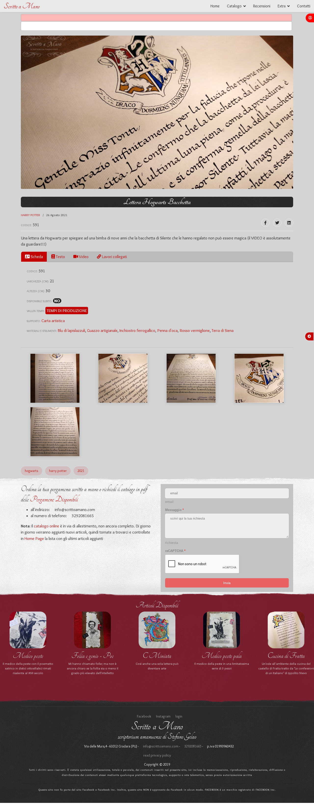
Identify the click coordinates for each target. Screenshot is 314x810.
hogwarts (31, 471)
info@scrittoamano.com (74, 509)
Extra (282, 6)
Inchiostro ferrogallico (137, 330)
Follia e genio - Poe (92, 655)
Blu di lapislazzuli (71, 330)
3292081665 (192, 746)
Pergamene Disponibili (54, 499)
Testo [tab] (60, 256)
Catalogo (234, 6)
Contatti (303, 6)
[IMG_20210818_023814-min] (55, 432)
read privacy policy (157, 755)
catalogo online (46, 525)
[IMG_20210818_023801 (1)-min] (259, 378)
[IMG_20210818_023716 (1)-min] (55, 378)
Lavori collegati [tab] (114, 256)
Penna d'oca (167, 330)
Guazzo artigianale (102, 330)
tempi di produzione (67, 310)
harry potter (31, 215)
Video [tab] (83, 256)
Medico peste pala (222, 655)
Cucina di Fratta (286, 655)
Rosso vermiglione (195, 330)
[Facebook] (265, 223)
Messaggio (174, 510)
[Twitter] (277, 223)
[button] (310, 17)
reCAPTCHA (175, 551)
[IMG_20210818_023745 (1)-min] (191, 378)
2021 (81, 471)
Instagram (163, 716)
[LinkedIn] (289, 223)
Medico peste (28, 655)
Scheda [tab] (36, 256)
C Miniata (157, 655)
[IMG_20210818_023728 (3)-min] (123, 378)
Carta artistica (53, 320)
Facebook (144, 716)
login (178, 716)
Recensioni (261, 6)
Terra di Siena (223, 330)
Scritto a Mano (21, 6)
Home (215, 6)
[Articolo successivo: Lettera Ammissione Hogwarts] (309, 336)
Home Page (34, 538)
